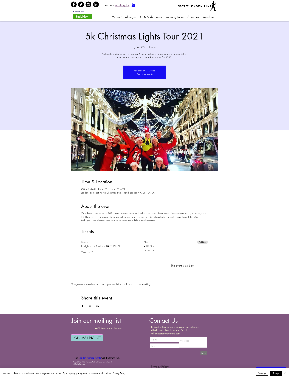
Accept (276, 373)
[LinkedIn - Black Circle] (96, 4)
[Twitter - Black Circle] (81, 4)
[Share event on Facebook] (82, 306)
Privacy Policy (119, 373)
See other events (145, 74)
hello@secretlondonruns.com (165, 333)
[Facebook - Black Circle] (74, 4)
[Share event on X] (90, 306)
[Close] (285, 373)
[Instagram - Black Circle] (88, 4)
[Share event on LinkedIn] (97, 306)
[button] (133, 5)
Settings (262, 373)
